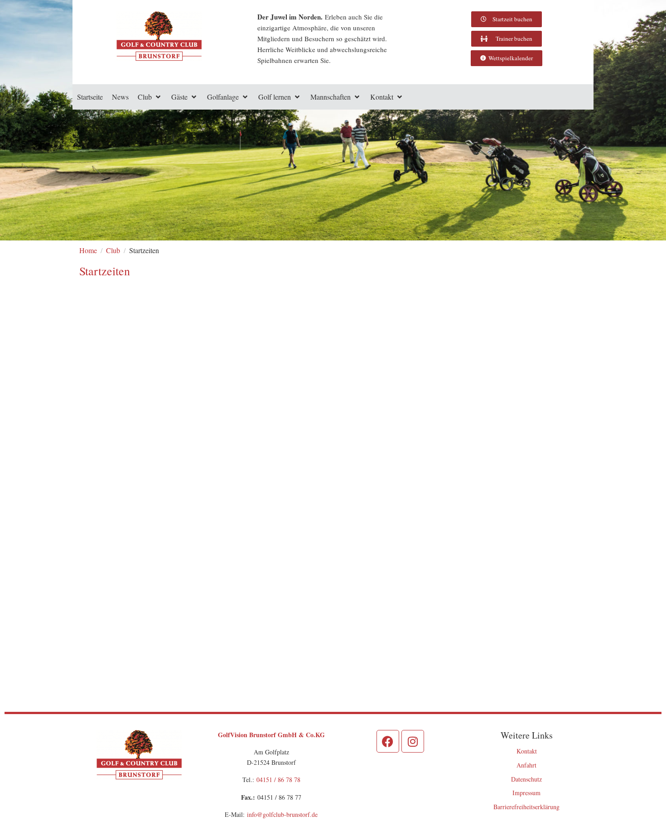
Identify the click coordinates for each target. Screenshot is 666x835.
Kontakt (526, 751)
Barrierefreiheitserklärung (526, 806)
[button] (150, 97)
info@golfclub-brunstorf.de (282, 814)
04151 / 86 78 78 (278, 779)
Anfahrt (526, 765)
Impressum (526, 792)
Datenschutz (526, 779)
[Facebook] (387, 741)
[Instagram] (412, 741)
